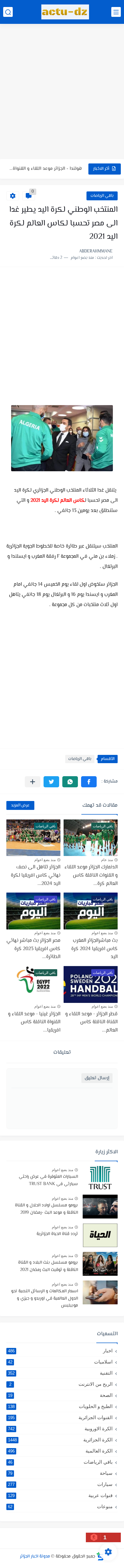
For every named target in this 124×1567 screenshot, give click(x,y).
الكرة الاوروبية (60, 1428)
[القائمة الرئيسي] (116, 12)
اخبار (60, 1350)
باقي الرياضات (102, 196)
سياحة (60, 1473)
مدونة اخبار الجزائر (35, 1556)
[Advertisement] (62, 92)
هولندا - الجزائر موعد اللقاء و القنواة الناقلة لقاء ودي (45, 168)
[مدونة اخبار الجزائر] (65, 11)
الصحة (60, 1395)
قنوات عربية (60, 1495)
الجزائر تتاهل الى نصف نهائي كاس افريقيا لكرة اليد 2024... (35, 875)
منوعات (60, 1506)
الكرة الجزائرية (60, 1439)
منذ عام (107, 860)
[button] (89, 781)
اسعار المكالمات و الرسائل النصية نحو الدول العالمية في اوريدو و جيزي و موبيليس (44, 1298)
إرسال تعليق (97, 1078)
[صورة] (100, 1178)
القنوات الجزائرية (60, 1417)
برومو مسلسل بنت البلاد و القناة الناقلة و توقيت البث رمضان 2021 (48, 1266)
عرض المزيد (20, 805)
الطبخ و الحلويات (60, 1406)
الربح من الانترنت (61, 1384)
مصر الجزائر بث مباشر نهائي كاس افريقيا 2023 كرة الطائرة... (33, 949)
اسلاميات (60, 1361)
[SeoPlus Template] (100, 1556)
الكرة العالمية (60, 1450)
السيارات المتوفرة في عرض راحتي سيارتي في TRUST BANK (48, 1180)
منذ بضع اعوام (45, 860)
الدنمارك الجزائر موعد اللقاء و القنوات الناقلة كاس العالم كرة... (91, 875)
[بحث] (8, 12)
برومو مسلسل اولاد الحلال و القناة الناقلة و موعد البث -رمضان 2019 (46, 1209)
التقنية (60, 1373)
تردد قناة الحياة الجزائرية (57, 1234)
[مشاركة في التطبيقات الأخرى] (32, 781)
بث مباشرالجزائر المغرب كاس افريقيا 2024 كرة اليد (94, 949)
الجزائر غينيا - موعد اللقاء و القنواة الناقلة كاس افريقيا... (34, 1022)
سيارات (60, 1484)
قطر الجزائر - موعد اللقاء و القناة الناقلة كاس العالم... (91, 1022)
